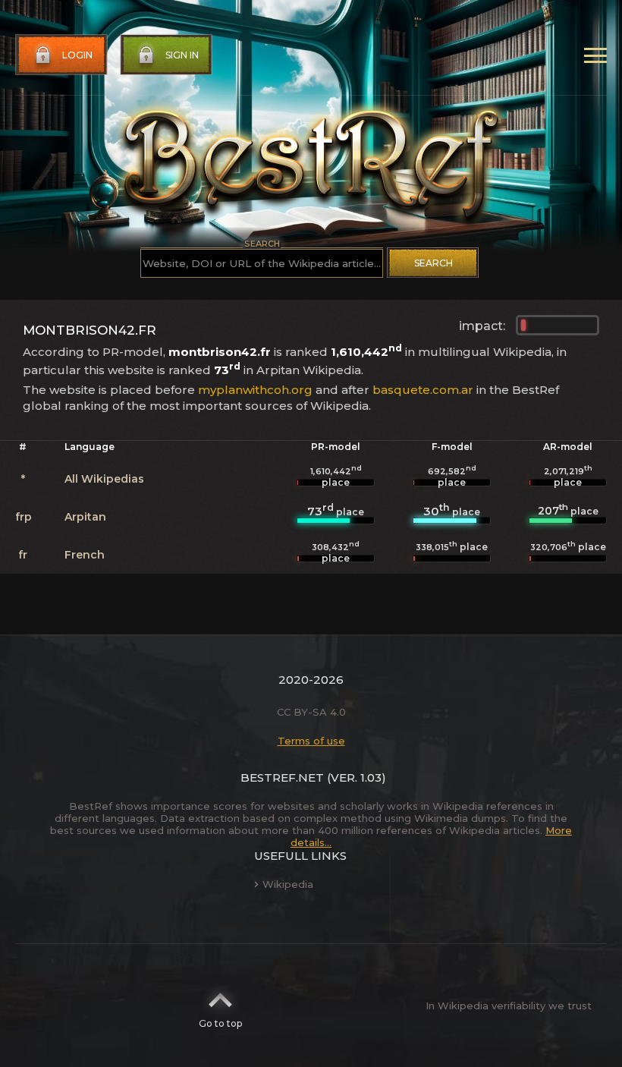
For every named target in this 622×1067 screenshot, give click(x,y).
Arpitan (85, 517)
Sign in (182, 55)
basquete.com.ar (422, 389)
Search (433, 263)
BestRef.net (282, 777)
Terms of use (311, 741)
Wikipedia (287, 884)
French (84, 555)
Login (77, 55)
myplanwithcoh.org (255, 389)
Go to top (220, 1023)
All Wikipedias (104, 479)
